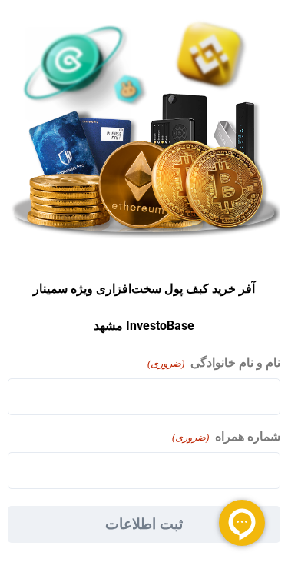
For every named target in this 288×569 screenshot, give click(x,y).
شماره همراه (226, 436)
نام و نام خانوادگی (213, 362)
